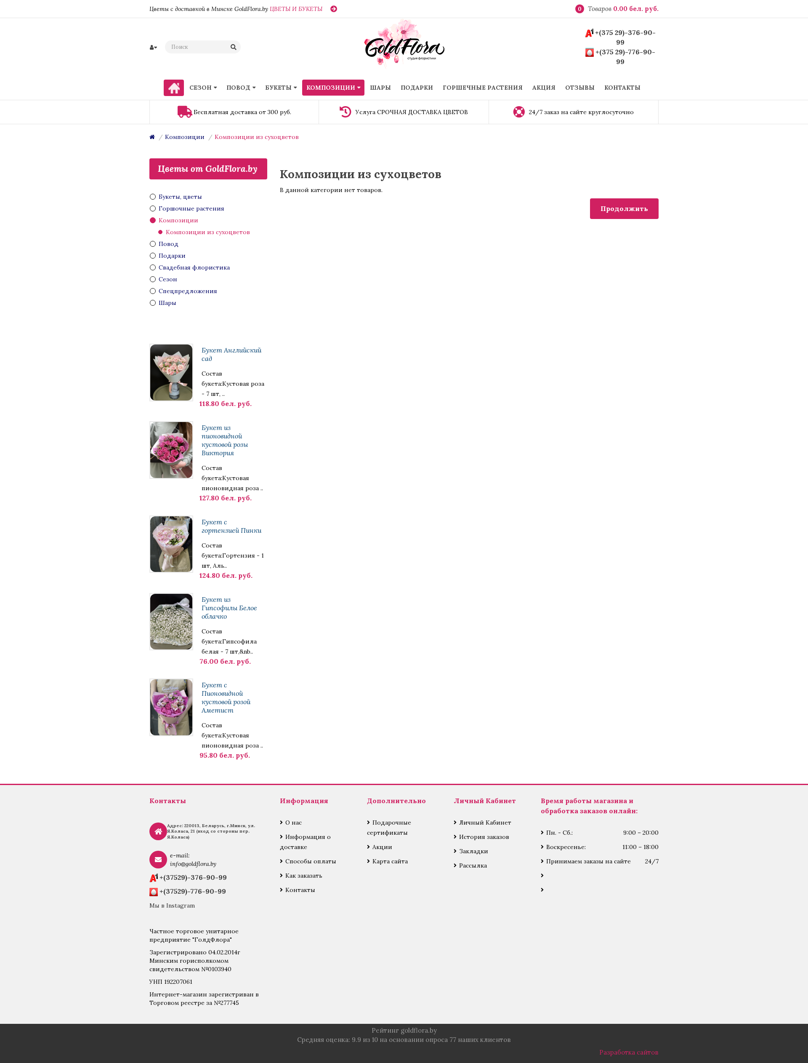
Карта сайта (390, 861)
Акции (382, 847)
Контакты (300, 890)
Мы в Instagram (172, 905)
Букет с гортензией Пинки (231, 526)
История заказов (484, 837)
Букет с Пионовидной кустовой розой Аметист (226, 697)
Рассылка (473, 865)
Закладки (473, 851)
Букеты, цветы (180, 196)
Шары (167, 303)
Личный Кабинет (485, 822)
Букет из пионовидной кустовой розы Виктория (225, 440)
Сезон (168, 279)
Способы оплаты (310, 861)
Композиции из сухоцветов (257, 137)
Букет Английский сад (231, 354)
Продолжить (624, 208)
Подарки (172, 255)
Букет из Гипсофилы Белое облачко (229, 607)
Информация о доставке (305, 842)
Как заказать (303, 875)
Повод (168, 244)
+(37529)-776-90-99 (192, 891)
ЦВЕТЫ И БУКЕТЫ (296, 9)
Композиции (185, 137)
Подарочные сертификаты (389, 827)
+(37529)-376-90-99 (193, 877)
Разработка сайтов (629, 1052)
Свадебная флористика (194, 267)
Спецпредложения (188, 291)
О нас (293, 822)
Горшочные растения (191, 208)
